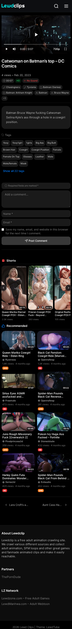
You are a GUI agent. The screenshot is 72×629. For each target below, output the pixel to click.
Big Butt (51, 142)
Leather (40, 156)
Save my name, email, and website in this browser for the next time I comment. (37, 231)
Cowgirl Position (40, 149)
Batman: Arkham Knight (19, 92)
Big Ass (40, 142)
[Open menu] (66, 6)
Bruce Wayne (61, 92)
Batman (43, 92)
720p (56, 48)
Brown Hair (9, 149)
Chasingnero (13, 87)
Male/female (10, 163)
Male (50, 156)
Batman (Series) (52, 87)
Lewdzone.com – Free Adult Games (26, 598)
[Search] (56, 6)
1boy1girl (17, 142)
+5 (4, 98)
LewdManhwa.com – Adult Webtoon (26, 604)
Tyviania (31, 87)
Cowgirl (23, 149)
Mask (23, 163)
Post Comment (38, 240)
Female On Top (11, 156)
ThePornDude (11, 577)
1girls (29, 142)
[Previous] (3, 288)
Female (57, 149)
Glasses (27, 156)
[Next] (68, 288)
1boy (5, 142)
